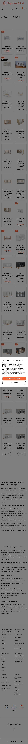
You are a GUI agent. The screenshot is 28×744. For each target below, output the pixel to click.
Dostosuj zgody (14, 383)
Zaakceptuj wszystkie (14, 378)
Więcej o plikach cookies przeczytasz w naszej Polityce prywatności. (13, 373)
